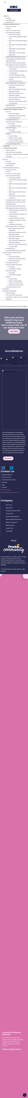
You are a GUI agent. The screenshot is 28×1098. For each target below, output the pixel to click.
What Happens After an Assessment (15, 83)
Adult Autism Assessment (15, 81)
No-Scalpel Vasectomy (12, 119)
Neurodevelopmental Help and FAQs (16, 107)
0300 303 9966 (7, 490)
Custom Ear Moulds (14, 113)
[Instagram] (13, 7)
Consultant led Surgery (15, 126)
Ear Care (8, 111)
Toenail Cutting (13, 136)
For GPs (8, 28)
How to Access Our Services (13, 30)
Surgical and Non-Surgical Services (13, 109)
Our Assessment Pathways (13, 32)
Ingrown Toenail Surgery (15, 138)
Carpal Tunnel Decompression (14, 121)
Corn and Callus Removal (16, 140)
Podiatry (8, 134)
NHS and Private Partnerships (14, 152)
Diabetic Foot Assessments (16, 142)
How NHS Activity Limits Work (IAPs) (15, 63)
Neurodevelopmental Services (12, 24)
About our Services (11, 26)
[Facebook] (11, 7)
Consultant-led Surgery (15, 132)
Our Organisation (10, 20)
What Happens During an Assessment (16, 65)
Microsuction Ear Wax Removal (17, 115)
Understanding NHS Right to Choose (16, 57)
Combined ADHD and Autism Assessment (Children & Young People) (17, 77)
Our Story (8, 18)
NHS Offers (7, 146)
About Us (6, 16)
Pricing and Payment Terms (13, 144)
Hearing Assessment (14, 117)
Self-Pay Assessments (15, 34)
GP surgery (12, 123)
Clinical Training (10, 150)
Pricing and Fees (10, 105)
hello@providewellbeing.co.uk (11, 492)
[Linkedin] (16, 7)
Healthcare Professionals (10, 148)
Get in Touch (14, 331)
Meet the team (9, 22)
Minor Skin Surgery (11, 128)
